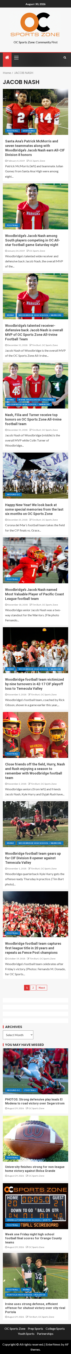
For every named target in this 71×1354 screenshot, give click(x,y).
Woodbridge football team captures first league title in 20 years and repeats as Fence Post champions (33, 948)
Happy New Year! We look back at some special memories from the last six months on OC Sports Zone (34, 509)
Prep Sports (35, 1328)
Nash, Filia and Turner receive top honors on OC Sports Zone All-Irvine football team (33, 419)
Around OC (13, 494)
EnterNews (53, 1344)
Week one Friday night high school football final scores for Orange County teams (33, 1238)
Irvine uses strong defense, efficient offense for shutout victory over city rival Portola (35, 1308)
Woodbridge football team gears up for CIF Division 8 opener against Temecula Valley (33, 858)
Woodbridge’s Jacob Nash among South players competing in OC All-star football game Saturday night (32, 240)
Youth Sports (26, 1333)
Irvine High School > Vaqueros (36, 400)
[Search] (64, 57)
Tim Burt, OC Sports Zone (45, 345)
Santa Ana (29, 131)
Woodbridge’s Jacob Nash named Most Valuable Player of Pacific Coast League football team (34, 594)
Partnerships (45, 1333)
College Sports (55, 1328)
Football (12, 131)
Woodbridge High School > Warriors (40, 315)
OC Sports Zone (37, 160)
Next (42, 987)
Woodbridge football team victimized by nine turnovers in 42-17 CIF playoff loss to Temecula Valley (34, 683)
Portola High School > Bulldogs (26, 1295)
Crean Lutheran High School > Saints (28, 1220)
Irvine (10, 315)
